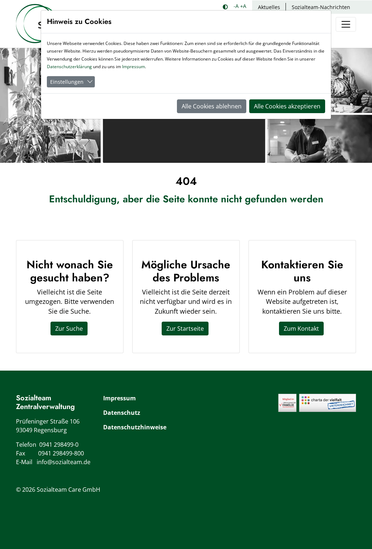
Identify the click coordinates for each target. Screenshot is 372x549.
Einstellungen (67, 81)
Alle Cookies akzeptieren (287, 106)
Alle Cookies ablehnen (212, 106)
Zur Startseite (185, 329)
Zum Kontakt (301, 329)
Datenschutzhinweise (134, 427)
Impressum (119, 398)
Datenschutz (121, 413)
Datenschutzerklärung (69, 66)
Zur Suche (69, 329)
